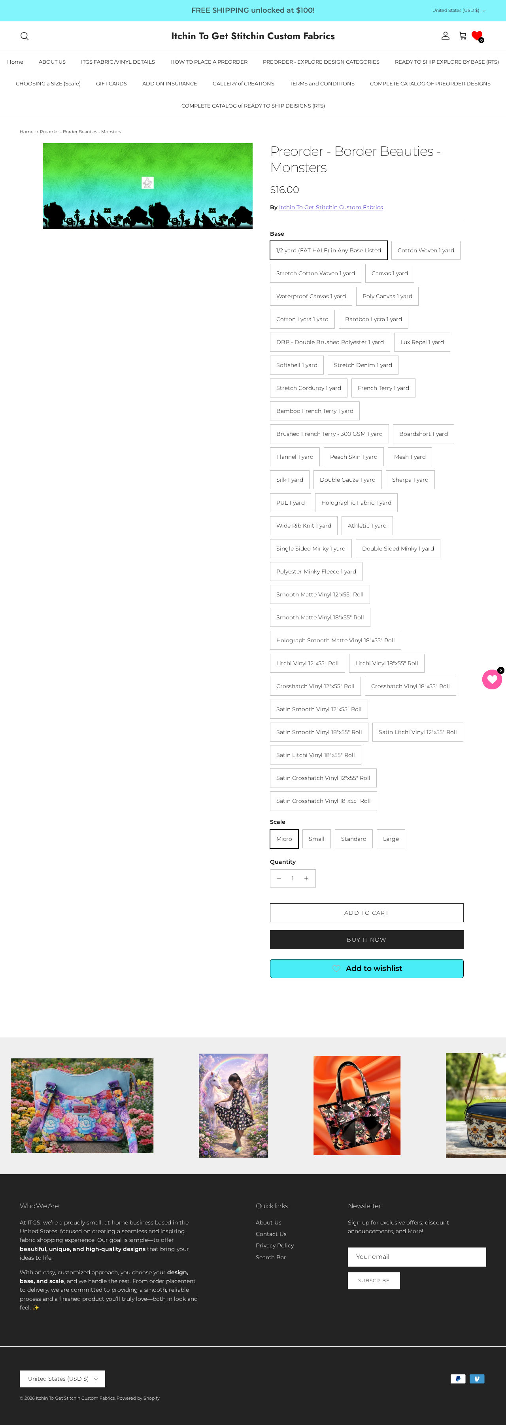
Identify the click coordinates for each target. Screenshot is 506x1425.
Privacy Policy (301, 752)
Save (310, 684)
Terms (326, 752)
